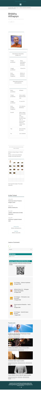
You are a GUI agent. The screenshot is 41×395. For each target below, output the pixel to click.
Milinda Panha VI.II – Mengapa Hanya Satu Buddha (21, 290)
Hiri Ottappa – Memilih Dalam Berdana (21, 312)
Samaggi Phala (20, 1)
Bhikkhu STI (10, 19)
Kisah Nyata (10, 337)
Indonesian (12, 256)
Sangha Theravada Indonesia (19, 19)
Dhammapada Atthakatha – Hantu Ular (22, 305)
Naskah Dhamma (16, 337)
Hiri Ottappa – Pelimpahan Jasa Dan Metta (21, 297)
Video (9, 364)
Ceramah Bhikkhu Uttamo (12, 377)
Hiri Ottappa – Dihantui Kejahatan (22, 282)
